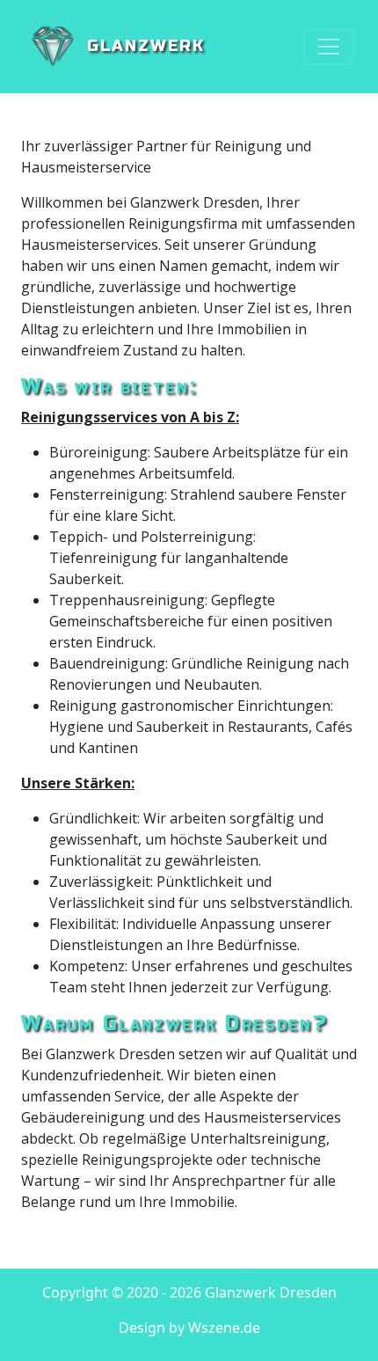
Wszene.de (224, 1327)
